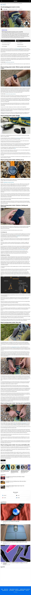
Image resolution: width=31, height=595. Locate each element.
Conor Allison (7, 477)
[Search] (29, 1)
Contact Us (27, 590)
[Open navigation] (1, 1)
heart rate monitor (22, 249)
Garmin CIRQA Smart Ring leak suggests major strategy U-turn (15, 485)
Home (2, 4)
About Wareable (11, 590)
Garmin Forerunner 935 (24, 422)
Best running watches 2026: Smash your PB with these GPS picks (15, 476)
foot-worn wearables (18, 48)
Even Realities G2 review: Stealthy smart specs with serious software (16, 481)
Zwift (15, 148)
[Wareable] (15, 1)
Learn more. (20, 3)
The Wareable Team (5, 590)
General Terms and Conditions (13, 589)
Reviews (4, 4)
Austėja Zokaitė (5, 543)
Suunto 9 (15, 423)
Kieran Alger (5, 9)
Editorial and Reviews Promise (19, 590)
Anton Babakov (5, 564)
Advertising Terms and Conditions (25, 589)
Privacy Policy (6, 589)
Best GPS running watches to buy (10, 62)
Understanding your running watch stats (8, 182)
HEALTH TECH (2, 524)
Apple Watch (18, 235)
